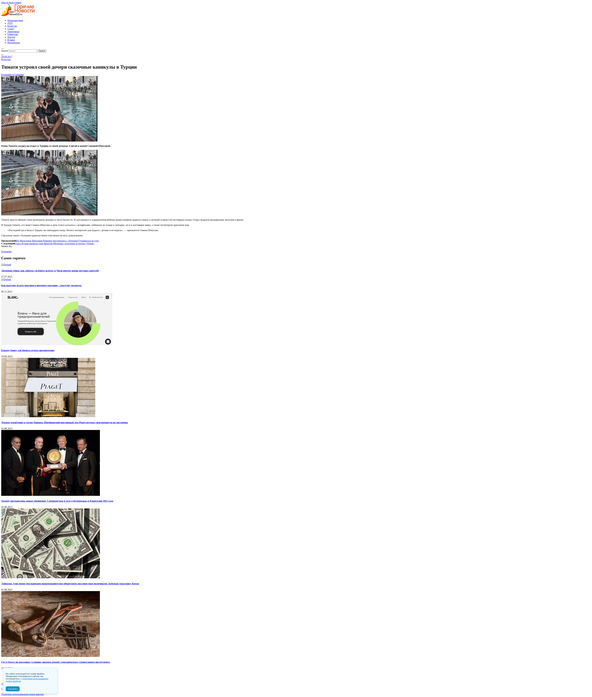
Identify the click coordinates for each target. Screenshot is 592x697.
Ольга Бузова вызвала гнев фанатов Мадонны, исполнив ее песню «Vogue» (55, 243)
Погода (11, 37)
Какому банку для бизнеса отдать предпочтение (27, 350)
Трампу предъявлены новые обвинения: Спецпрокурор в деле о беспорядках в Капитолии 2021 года (57, 501)
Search (4, 50)
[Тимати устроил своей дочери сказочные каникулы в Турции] (49, 140)
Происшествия (15, 20)
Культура (12, 26)
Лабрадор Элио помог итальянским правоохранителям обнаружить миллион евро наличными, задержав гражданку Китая (70, 583)
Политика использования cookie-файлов (22, 694)
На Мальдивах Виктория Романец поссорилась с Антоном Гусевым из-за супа (57, 240)
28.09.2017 (6, 56)
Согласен (12, 689)
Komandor (6, 74)
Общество (12, 34)
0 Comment (18, 74)
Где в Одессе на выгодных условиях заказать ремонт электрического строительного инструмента (55, 662)
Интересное (13, 42)
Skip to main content (11, 2)
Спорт (10, 28)
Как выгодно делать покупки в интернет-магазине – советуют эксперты (41, 285)
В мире (11, 40)
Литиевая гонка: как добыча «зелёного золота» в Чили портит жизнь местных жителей (50, 270)
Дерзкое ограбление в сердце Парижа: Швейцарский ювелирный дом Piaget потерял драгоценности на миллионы (64, 422)
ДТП (9, 23)
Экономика (13, 31)
